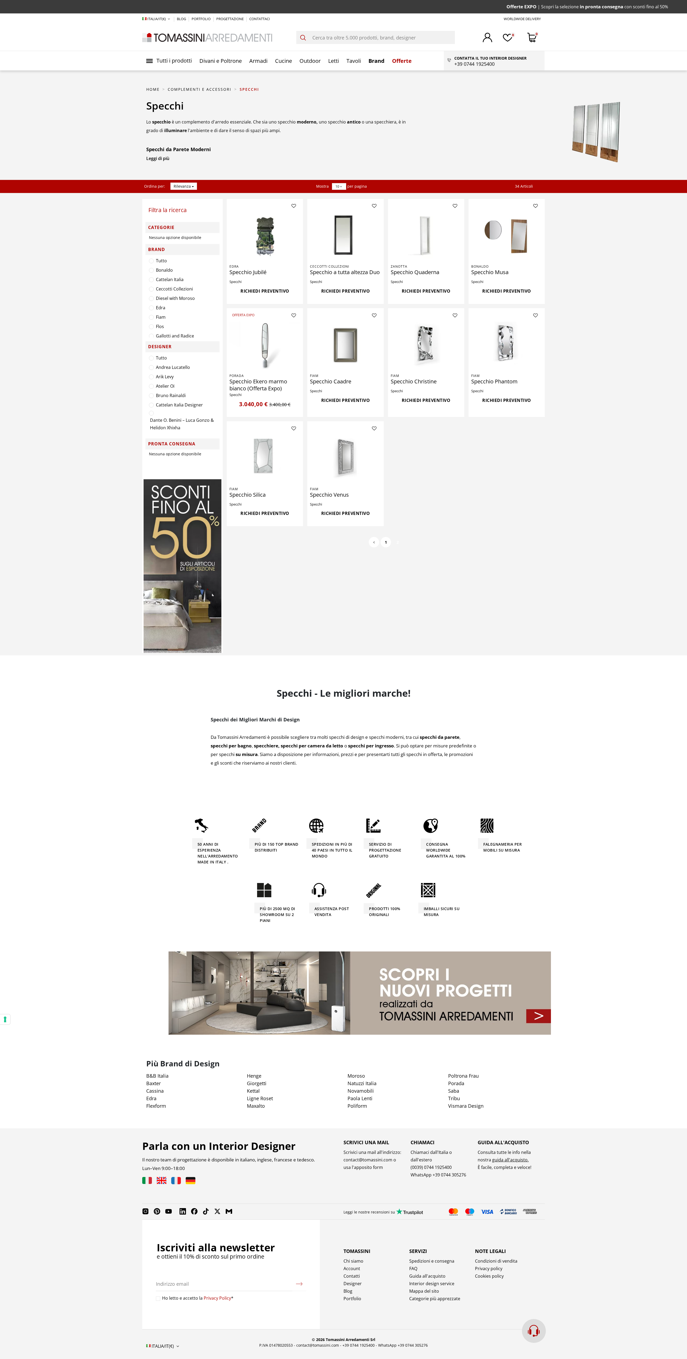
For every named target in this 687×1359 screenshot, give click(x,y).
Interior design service (431, 1284)
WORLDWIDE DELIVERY (522, 18)
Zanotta (399, 266)
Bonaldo (164, 270)
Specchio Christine (414, 381)
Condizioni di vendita (496, 1261)
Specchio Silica (247, 494)
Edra (160, 308)
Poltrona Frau (463, 1076)
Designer (353, 1284)
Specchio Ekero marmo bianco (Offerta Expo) (258, 385)
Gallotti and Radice (175, 336)
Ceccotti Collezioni (174, 289)
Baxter (153, 1083)
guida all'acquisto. (510, 1160)
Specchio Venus (329, 494)
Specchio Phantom (494, 381)
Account (352, 1268)
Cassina (155, 1091)
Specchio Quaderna (415, 272)
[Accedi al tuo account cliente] (487, 37)
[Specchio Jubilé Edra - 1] (264, 236)
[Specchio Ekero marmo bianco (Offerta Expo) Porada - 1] (264, 345)
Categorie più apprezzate (434, 1299)
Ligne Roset (260, 1098)
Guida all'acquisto (427, 1276)
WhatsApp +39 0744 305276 (403, 1345)
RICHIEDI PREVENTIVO (264, 291)
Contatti (352, 1276)
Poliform (357, 1106)
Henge (254, 1076)
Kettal (253, 1091)
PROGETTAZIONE (230, 18)
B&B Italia (157, 1076)
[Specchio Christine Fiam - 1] (426, 345)
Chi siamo (353, 1261)
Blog (348, 1291)
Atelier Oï (165, 386)
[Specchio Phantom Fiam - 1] (506, 345)
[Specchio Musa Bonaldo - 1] (506, 236)
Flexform (156, 1106)
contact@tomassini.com (368, 1160)
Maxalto (256, 1106)
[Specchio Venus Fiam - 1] (345, 458)
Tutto (161, 261)
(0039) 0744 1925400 (431, 1167)
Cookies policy (489, 1276)
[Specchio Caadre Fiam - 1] (345, 345)
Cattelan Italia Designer (179, 405)
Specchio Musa (490, 272)
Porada (236, 375)
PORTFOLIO (201, 18)
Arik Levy (165, 377)
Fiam (161, 317)
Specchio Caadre (330, 381)
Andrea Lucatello (173, 367)
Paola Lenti (360, 1098)
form (377, 1167)
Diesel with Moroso (175, 298)
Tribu (454, 1098)
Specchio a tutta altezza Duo (345, 272)
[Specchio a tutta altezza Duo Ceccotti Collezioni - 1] (345, 236)
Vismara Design (466, 1106)
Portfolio (352, 1299)
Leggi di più (157, 158)
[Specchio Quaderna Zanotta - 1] (426, 236)
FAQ (413, 1268)
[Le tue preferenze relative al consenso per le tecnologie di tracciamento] (5, 1019)
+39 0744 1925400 (358, 1345)
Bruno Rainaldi (171, 395)
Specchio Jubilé (247, 272)
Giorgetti (256, 1083)
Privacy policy (488, 1268)
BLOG (182, 18)
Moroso (356, 1076)
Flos (160, 326)
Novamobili (361, 1091)
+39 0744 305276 (449, 1175)
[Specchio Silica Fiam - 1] (264, 458)
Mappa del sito (424, 1291)
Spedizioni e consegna (431, 1261)
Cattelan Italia (170, 279)
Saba (453, 1091)
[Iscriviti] (299, 1284)
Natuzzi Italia (362, 1083)
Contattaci (259, 18)
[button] (169, 60)
